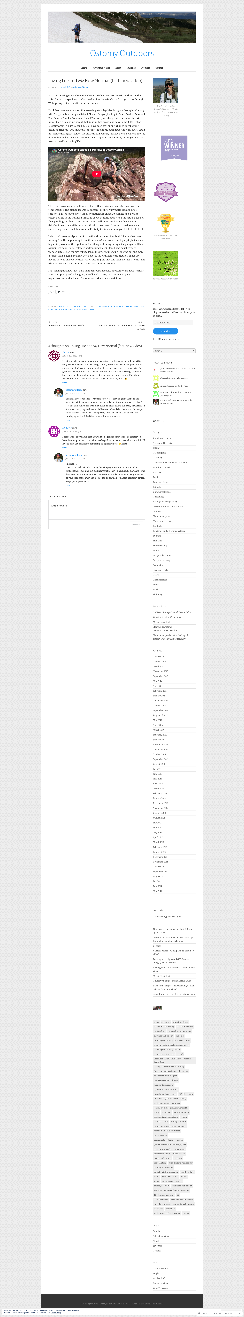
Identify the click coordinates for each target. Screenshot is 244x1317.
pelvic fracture (160, 1135)
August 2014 (159, 715)
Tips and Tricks (160, 570)
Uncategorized (160, 580)
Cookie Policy (56, 1313)
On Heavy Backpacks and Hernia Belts (172, 612)
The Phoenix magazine (164, 1195)
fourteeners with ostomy (165, 1071)
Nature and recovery (163, 521)
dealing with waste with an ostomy (169, 1066)
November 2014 (160, 701)
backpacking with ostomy (179, 1031)
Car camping (159, 453)
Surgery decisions (162, 555)
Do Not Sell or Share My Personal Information (143, 1304)
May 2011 (157, 891)
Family (156, 477)
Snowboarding (160, 545)
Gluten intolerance (162, 492)
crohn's (130, 306)
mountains (64, 309)
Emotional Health (161, 467)
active (98, 306)
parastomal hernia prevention (167, 1131)
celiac (115, 306)
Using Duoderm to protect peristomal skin (174, 994)
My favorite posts (161, 516)
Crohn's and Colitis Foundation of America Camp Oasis (172, 1060)
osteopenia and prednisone (166, 1117)
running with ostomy (163, 1167)
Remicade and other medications (169, 531)
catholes (179, 1040)
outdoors (82, 309)
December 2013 (160, 744)
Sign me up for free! (165, 331)
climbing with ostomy (163, 1049)
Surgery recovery (161, 560)
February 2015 (160, 691)
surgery (178, 1181)
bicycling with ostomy (163, 1036)
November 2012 (160, 808)
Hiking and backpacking (70, 306)
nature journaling (181, 1112)
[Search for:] (174, 350)
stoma (156, 1181)
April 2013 (158, 784)
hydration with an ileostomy (166, 1089)
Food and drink (160, 482)
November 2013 (160, 749)
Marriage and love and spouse (168, 506)
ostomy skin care (178, 1121)
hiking (137, 306)
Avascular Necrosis (162, 443)
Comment (136, 524)
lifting (156, 1112)
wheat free (158, 1209)
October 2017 (159, 657)
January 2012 (159, 852)
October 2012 (159, 813)
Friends (157, 487)
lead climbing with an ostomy (167, 1103)
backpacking (160, 1031)
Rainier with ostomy (163, 1158)
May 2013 (157, 779)
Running (157, 536)
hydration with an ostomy (165, 1094)
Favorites (131, 68)
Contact (159, 68)
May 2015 (157, 681)
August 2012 (159, 818)
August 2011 (159, 876)
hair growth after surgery (165, 1076)
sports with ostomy (170, 1177)
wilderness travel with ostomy (167, 1213)
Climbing (157, 458)
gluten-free (183, 1071)
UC (178, 1195)
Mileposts (158, 511)
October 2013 (159, 754)
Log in (156, 1273)
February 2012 (160, 847)
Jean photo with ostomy (175, 1098)
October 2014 (159, 705)
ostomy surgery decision (165, 1126)
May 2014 (157, 720)
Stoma (156, 550)
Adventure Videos (101, 68)
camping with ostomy (163, 1040)
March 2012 (158, 842)
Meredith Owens (167, 378)
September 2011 (160, 871)
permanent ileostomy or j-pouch (168, 1140)
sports (91, 309)
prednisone (180, 1149)
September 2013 (161, 759)
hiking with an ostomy (164, 1085)
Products (145, 68)
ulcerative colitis (161, 1199)
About (118, 68)
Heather (67, 427)
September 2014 (161, 710)
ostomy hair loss (161, 1121)
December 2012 (160, 803)
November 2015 (160, 671)
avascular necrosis (185, 1026)
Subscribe (158, 303)
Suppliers (157, 1231)
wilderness (170, 1209)
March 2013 (158, 788)
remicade (178, 1158)
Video (84, 306)
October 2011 (159, 867)
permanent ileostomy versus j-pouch (170, 1144)
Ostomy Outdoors (122, 53)
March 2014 (158, 730)
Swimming (158, 565)
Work (155, 589)
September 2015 (160, 676)
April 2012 (158, 837)
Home (84, 68)
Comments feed (161, 1283)
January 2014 (159, 740)
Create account (160, 1268)
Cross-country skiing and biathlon (170, 462)
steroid (184, 1177)
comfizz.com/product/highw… (167, 916)
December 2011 (160, 857)
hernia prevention (162, 1080)
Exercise (157, 472)
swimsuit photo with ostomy (176, 1190)
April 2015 (158, 686)
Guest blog (158, 497)
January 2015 (159, 696)
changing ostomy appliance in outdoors (171, 1045)
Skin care (157, 541)
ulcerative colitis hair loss (182, 1199)
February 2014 (160, 735)
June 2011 (157, 886)
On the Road (183, 386)
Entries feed (159, 1278)
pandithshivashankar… (170, 368)
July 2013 (157, 769)
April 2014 (158, 725)
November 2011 (160, 862)
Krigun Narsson (167, 386)
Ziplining (157, 594)
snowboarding (187, 1172)
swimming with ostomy (182, 1186)
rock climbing (160, 1163)
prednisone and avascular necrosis (169, 1154)
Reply (64, 383)
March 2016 (158, 666)
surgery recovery (161, 1186)
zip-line (185, 1213)
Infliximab (158, 1098)
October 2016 (159, 661)
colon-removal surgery (164, 1054)
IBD (142, 306)
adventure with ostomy (164, 1026)
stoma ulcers (167, 1181)
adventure (107, 306)
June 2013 (157, 774)
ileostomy (53, 309)
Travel (156, 575)
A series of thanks (162, 438)
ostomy (73, 309)
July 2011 (157, 881)
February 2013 (160, 793)
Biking (156, 448)
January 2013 (159, 798)
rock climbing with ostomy (181, 1163)
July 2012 (157, 823)
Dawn (65, 352)
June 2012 (157, 827)
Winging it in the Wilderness (167, 617)
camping (180, 1036)
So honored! (183, 378)
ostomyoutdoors (80, 87)
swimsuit (158, 1190)
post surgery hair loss (163, 1149)
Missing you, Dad (161, 622)
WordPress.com (161, 1288)
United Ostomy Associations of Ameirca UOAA (174, 1204)
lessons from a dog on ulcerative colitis (171, 1108)
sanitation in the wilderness (166, 1172)
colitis (122, 306)
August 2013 (159, 764)
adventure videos (180, 1022)
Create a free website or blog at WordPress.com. (101, 1304)
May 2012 (157, 832)
